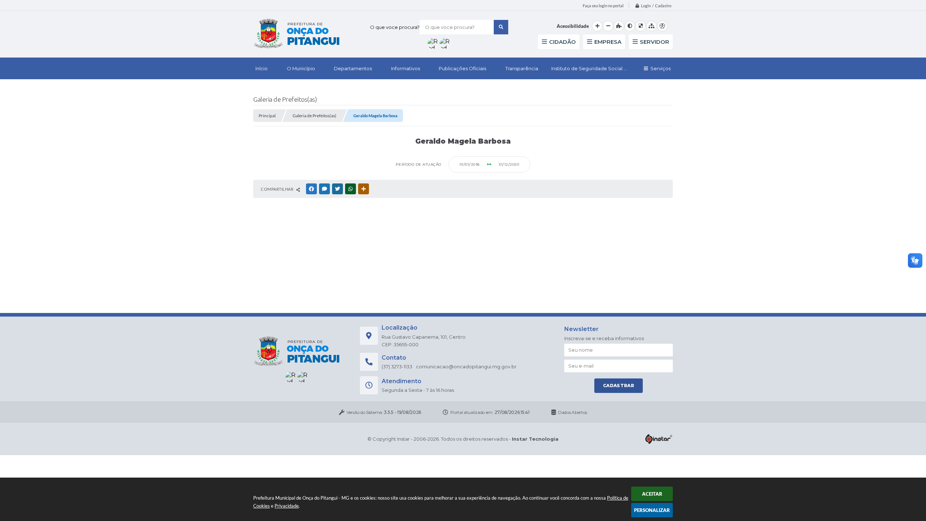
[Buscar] (501, 27)
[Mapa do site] (651, 26)
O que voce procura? (395, 27)
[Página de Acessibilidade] (662, 26)
